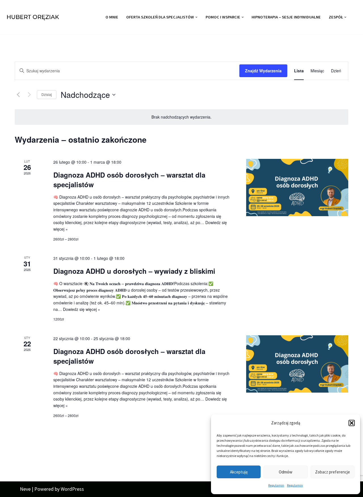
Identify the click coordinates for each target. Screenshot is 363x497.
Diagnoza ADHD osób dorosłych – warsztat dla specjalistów (129, 179)
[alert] (181, 117)
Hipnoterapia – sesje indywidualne (286, 17)
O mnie (111, 17)
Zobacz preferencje (332, 472)
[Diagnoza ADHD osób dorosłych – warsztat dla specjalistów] (297, 187)
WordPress (72, 489)
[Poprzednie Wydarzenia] (18, 94)
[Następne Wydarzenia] (29, 94)
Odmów (285, 472)
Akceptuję (239, 472)
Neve (25, 489)
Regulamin (276, 485)
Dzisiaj (46, 94)
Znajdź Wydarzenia (263, 70)
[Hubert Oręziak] (34, 17)
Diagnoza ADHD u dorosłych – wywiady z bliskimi (134, 271)
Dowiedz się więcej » (81, 309)
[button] (351, 423)
